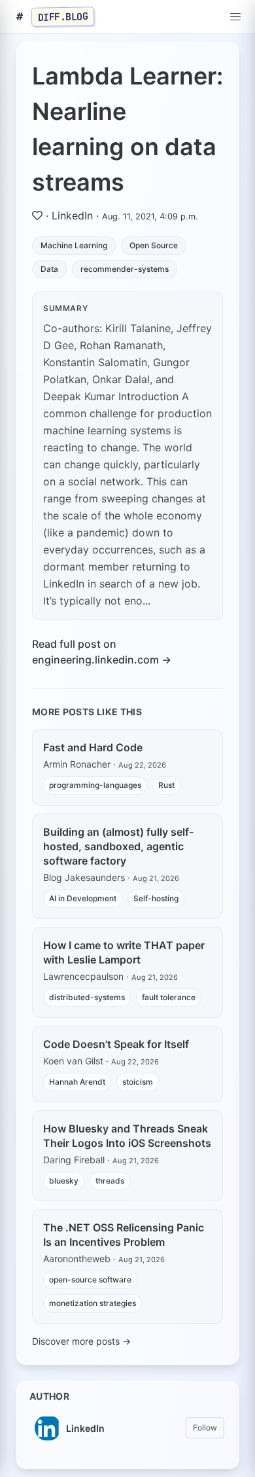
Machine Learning (74, 245)
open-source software (90, 1279)
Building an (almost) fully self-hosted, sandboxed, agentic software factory (118, 846)
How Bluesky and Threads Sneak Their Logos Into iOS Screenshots (127, 1136)
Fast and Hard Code (93, 747)
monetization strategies (92, 1303)
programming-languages (95, 785)
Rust (166, 785)
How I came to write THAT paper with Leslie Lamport (124, 952)
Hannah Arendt (77, 1082)
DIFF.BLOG (63, 16)
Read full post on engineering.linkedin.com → (101, 651)
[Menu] (235, 17)
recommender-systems (124, 269)
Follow (205, 1427)
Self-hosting (155, 898)
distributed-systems (87, 997)
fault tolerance (169, 997)
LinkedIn (72, 215)
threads (109, 1181)
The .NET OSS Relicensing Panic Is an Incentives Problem (123, 1234)
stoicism (137, 1082)
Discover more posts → (81, 1341)
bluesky (63, 1181)
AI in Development (82, 898)
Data (49, 269)
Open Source (153, 245)
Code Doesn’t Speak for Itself (116, 1044)
